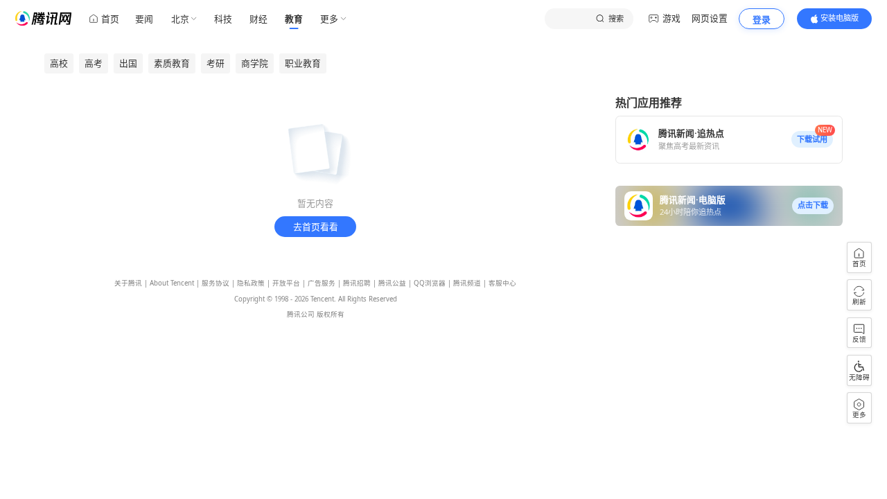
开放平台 (286, 283)
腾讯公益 (392, 283)
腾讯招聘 (357, 283)
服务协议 (215, 283)
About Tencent (172, 283)
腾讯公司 (301, 314)
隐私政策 (251, 283)
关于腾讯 (128, 283)
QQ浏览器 (430, 283)
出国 (128, 63)
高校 (59, 63)
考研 (216, 63)
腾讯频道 (467, 283)
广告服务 (321, 283)
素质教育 (172, 63)
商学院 (254, 63)
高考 (94, 63)
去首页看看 (315, 226)
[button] (812, 139)
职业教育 (303, 63)
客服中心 (502, 283)
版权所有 (330, 314)
